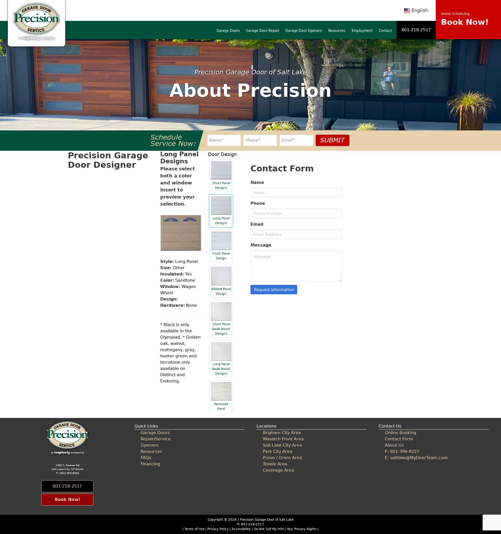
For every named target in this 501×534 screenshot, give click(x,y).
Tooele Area (275, 463)
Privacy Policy (218, 529)
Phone (257, 203)
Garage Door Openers (303, 30)
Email (256, 224)
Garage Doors (228, 30)
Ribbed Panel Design (221, 291)
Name (257, 182)
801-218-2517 (416, 29)
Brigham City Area (282, 432)
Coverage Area (278, 470)
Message (260, 245)
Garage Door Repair (262, 30)
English (419, 10)
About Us (394, 445)
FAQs (146, 457)
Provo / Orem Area (282, 457)
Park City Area (277, 451)
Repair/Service (156, 438)
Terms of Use (194, 529)
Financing (150, 463)
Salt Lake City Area (282, 445)
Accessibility (241, 529)
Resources (336, 30)
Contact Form (399, 438)
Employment (362, 30)
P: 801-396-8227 (402, 451)
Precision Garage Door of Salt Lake (267, 519)
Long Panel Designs (221, 221)
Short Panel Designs (221, 185)
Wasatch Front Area (283, 438)
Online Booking (400, 432)
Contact (385, 30)
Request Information (274, 289)
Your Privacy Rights (302, 529)
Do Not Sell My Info (269, 529)
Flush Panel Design (221, 256)
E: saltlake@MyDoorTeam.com (416, 457)
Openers (149, 445)
